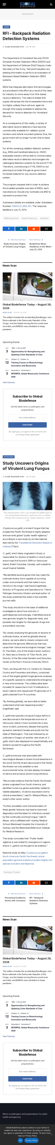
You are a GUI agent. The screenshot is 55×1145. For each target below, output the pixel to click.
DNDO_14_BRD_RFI (21, 206)
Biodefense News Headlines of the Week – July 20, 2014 (41, 247)
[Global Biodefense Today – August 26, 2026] (27, 286)
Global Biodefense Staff (14, 47)
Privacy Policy (24, 435)
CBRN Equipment (11, 218)
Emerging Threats (12, 872)
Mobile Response (29, 218)
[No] (51, 1134)
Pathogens (8, 457)
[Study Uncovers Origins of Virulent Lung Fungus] (27, 496)
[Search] (51, 4)
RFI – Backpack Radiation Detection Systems (39, 901)
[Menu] (4, 4)
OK (20, 1140)
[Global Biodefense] (27, 4)
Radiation (44, 218)
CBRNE (6, 27)
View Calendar (9, 382)
